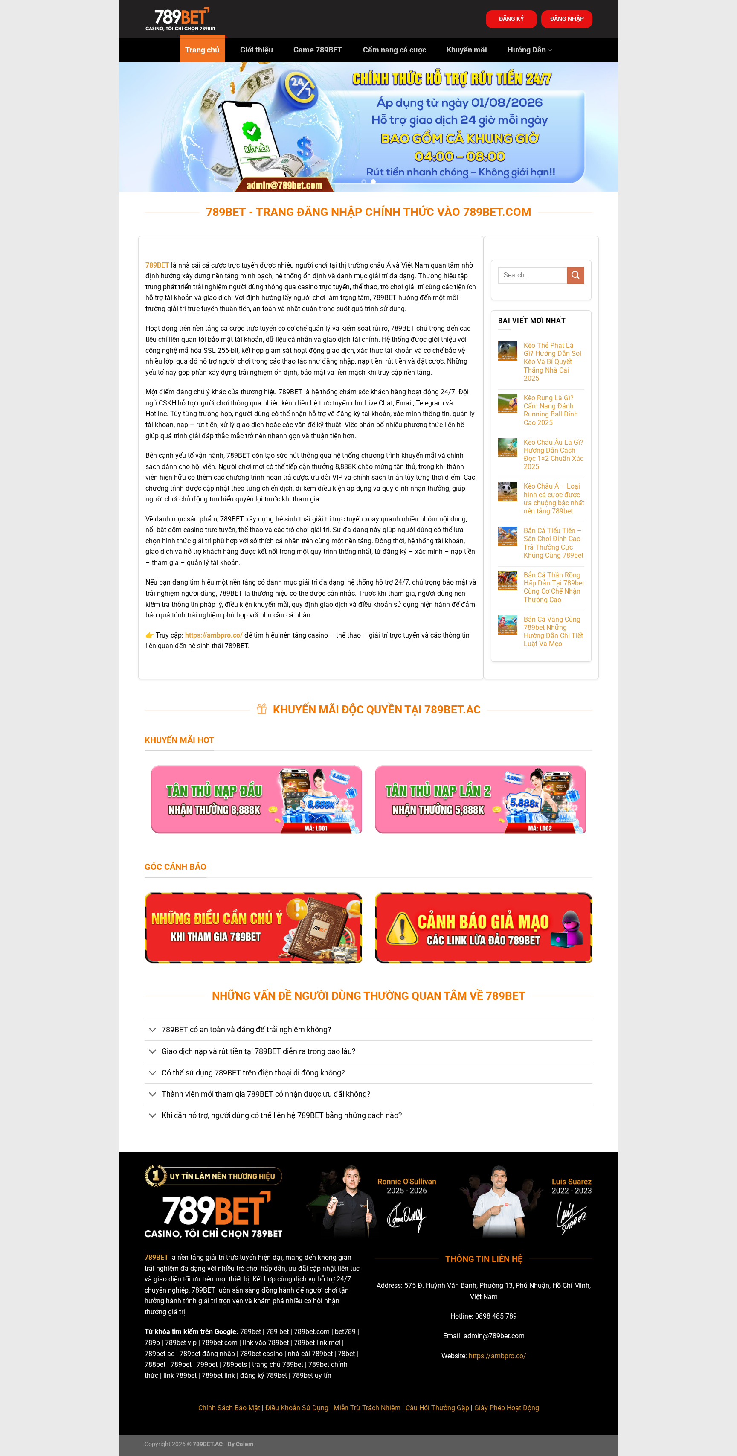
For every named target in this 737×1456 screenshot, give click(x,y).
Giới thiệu (256, 50)
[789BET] (187, 19)
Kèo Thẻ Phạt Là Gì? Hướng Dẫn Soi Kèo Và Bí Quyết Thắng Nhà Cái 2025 (552, 361)
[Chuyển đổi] (153, 1031)
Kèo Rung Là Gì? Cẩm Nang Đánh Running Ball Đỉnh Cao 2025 (551, 410)
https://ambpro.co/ (497, 1356)
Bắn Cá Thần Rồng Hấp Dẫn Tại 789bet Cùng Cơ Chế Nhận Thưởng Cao (554, 587)
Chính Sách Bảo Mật (229, 1408)
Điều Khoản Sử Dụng (296, 1408)
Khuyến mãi (467, 50)
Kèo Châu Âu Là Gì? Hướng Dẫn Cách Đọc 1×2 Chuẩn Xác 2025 (553, 454)
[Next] (597, 127)
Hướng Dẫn (527, 50)
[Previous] (140, 127)
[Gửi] (575, 275)
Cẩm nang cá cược (394, 50)
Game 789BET (317, 50)
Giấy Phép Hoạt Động (506, 1408)
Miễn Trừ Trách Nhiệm (367, 1408)
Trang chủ (202, 50)
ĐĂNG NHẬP (567, 18)
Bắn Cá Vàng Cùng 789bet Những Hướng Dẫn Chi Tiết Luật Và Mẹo (553, 631)
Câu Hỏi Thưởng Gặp (437, 1408)
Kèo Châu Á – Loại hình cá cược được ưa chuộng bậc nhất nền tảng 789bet (554, 498)
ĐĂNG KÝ (511, 18)
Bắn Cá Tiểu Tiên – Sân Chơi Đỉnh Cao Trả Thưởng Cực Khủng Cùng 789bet (553, 543)
